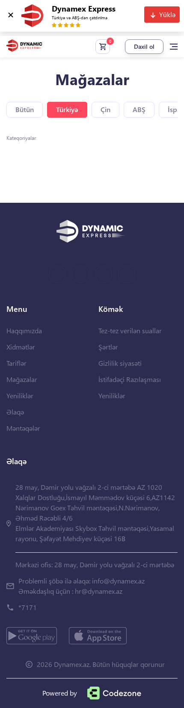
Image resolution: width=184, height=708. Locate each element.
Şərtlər (108, 346)
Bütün (24, 109)
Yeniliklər (19, 395)
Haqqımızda (24, 330)
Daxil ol (144, 46)
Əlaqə (15, 411)
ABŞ (139, 109)
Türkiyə (67, 109)
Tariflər (16, 362)
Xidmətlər (20, 346)
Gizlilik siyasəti (120, 362)
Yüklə (167, 14)
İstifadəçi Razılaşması (129, 379)
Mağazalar (21, 379)
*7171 (27, 607)
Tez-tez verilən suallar (130, 330)
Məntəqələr (23, 428)
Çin (105, 109)
